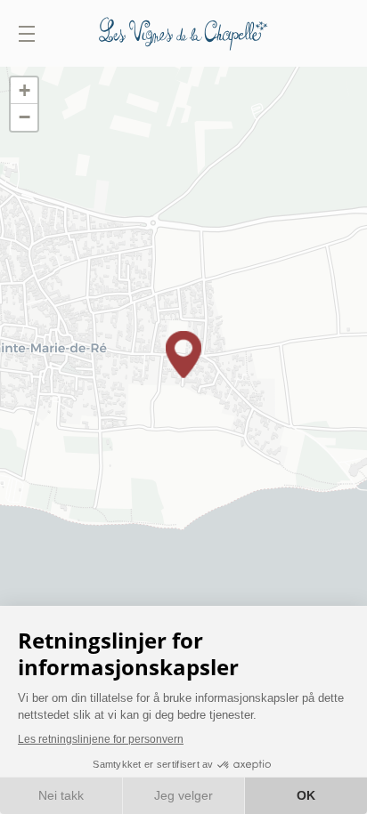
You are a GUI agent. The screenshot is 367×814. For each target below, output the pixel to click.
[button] (183, 354)
